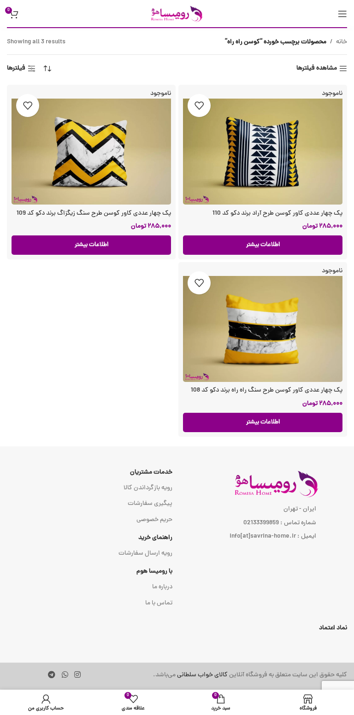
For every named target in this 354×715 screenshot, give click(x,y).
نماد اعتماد (333, 628)
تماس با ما (158, 603)
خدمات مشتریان (151, 472)
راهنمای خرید (155, 538)
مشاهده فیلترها (316, 69)
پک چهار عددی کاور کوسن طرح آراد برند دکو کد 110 (277, 213)
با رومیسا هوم (154, 571)
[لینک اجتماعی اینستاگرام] (77, 675)
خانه (341, 42)
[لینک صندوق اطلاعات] (250, 675)
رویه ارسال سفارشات (145, 553)
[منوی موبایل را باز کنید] (342, 14)
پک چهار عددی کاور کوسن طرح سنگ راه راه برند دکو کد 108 (266, 390)
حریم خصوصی (154, 520)
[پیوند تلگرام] (52, 675)
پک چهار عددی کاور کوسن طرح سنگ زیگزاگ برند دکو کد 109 (94, 213)
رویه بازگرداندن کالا (148, 488)
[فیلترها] (319, 226)
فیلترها (16, 69)
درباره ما (162, 587)
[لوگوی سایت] (177, 14)
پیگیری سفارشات (150, 504)
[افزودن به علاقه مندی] (199, 105)
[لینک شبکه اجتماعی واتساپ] (65, 675)
